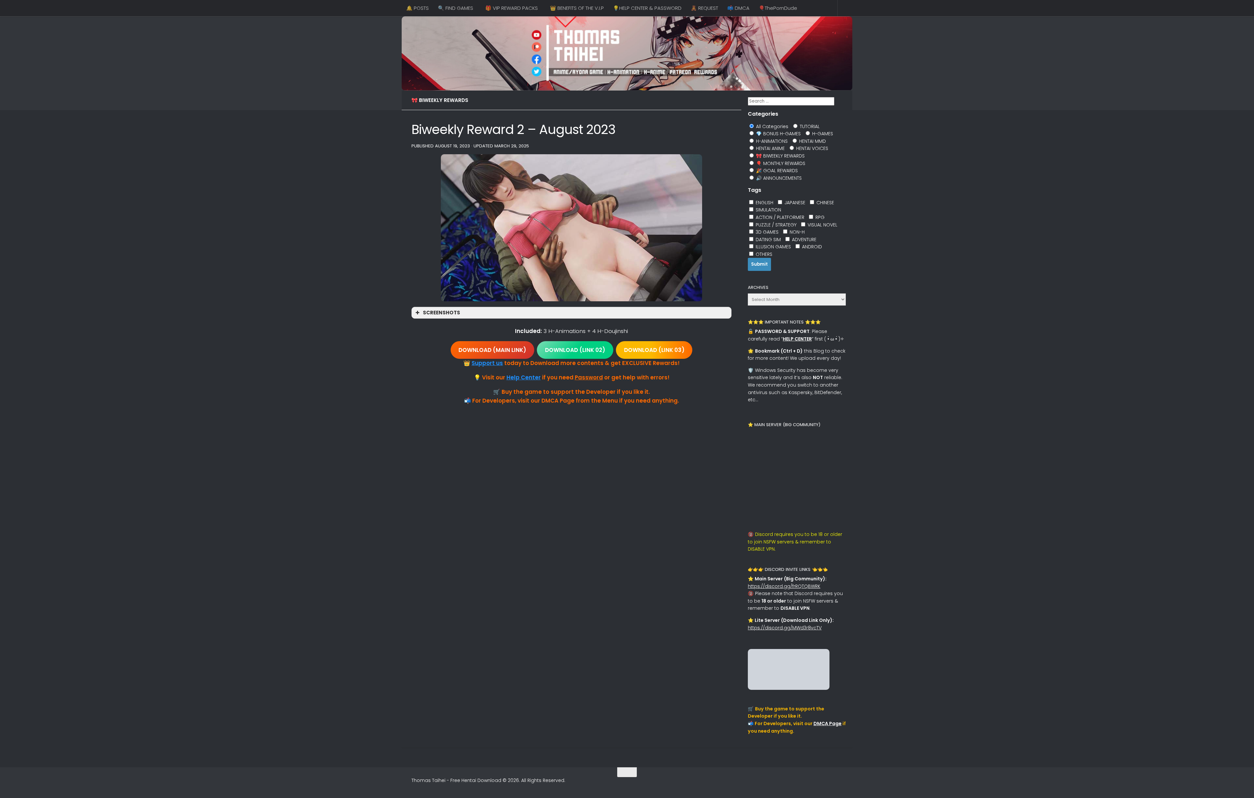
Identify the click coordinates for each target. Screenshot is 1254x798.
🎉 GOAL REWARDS (776, 170)
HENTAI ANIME (770, 148)
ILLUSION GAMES (772, 246)
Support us (487, 363)
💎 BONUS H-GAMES (778, 133)
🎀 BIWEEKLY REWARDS (439, 100)
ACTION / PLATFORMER (779, 217)
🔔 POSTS (417, 8)
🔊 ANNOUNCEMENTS (778, 178)
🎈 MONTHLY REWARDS (780, 163)
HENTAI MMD (812, 141)
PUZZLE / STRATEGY (775, 225)
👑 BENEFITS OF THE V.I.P (577, 8)
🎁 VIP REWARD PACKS (511, 8)
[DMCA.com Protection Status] (788, 688)
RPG (819, 217)
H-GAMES (822, 133)
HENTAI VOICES (811, 148)
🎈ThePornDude (778, 8)
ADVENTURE (803, 239)
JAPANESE (794, 202)
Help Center (523, 377)
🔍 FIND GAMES (455, 8)
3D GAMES (766, 232)
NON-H (796, 232)
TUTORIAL (809, 126)
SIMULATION (767, 210)
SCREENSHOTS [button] (441, 312)
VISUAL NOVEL (821, 225)
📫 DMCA (738, 8)
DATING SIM (767, 239)
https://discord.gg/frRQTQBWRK (784, 586)
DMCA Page (827, 723)
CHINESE (824, 202)
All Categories (771, 126)
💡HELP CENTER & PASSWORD (647, 8)
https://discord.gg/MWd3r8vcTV (785, 627)
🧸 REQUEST (704, 8)
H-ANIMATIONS (771, 141)
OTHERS (763, 254)
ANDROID (811, 246)
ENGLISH (763, 202)
